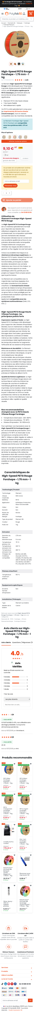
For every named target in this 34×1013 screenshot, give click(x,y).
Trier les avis (8, 694)
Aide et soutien (7, 975)
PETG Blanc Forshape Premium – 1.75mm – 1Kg (24, 781)
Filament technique (7, 621)
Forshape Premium (20, 621)
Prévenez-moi (10, 185)
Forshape (17, 619)
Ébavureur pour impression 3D (25, 874)
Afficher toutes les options (18, 141)
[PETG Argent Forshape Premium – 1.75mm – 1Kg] (25, 800)
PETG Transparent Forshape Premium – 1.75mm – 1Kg (7, 810)
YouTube (12, 983)
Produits (4, 971)
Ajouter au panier (13, 200)
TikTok (2, 983)
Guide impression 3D (15, 1010)
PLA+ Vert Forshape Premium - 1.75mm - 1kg (24, 841)
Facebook (15, 983)
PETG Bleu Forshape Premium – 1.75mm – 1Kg (7, 781)
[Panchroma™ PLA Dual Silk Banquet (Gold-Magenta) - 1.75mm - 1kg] (9, 860)
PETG (11, 619)
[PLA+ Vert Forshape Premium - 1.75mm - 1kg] (25, 830)
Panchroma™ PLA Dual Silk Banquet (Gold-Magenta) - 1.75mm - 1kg (7, 872)
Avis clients (6, 642)
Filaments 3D (5, 619)
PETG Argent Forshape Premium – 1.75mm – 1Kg (24, 811)
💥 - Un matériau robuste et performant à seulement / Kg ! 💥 (17, 4)
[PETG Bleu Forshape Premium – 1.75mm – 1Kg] (9, 769)
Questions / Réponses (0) (23, 642)
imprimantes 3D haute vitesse (16, 111)
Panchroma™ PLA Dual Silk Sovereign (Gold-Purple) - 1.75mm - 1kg (25, 903)
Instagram (8, 983)
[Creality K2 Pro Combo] (9, 830)
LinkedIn (5, 983)
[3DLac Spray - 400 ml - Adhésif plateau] (9, 891)
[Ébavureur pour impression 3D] (25, 860)
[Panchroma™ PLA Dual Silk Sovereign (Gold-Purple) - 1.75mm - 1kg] (25, 891)
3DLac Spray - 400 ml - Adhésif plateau (8, 903)
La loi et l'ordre (7, 979)
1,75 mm (23, 619)
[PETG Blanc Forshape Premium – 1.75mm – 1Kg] (25, 769)
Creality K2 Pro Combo (8, 842)
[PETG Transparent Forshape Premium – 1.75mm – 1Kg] (9, 800)
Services (4, 967)
